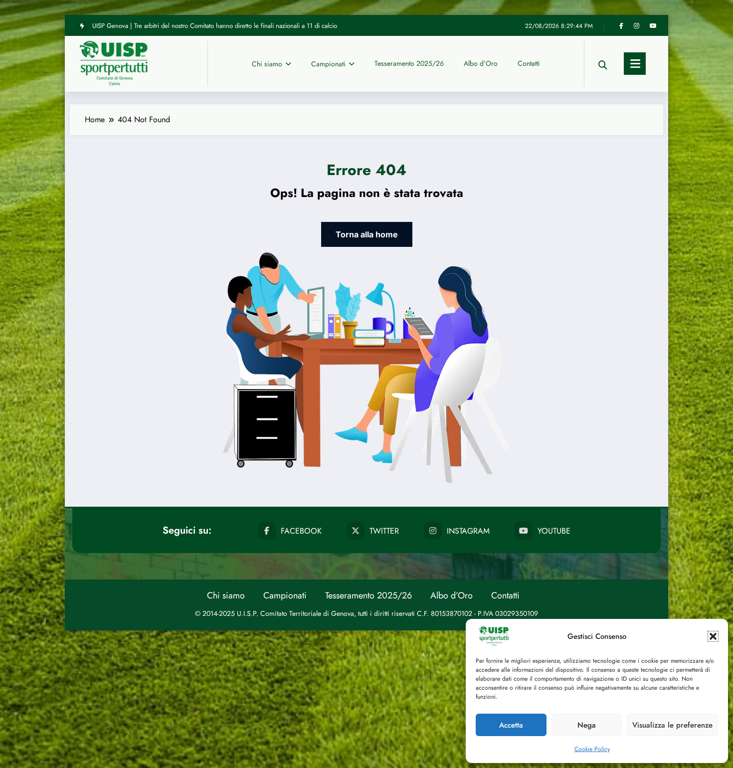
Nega (586, 725)
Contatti (529, 63)
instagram (468, 531)
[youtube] (653, 26)
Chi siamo (267, 64)
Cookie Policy (592, 749)
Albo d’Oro (481, 63)
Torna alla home (367, 234)
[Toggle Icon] (635, 63)
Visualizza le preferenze (672, 725)
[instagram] (636, 26)
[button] (713, 636)
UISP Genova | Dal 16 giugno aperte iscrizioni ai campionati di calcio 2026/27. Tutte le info (216, 26)
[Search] (602, 63)
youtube (554, 531)
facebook (301, 531)
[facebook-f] (621, 26)
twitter (384, 531)
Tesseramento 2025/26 (409, 63)
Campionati (328, 64)
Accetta (511, 725)
